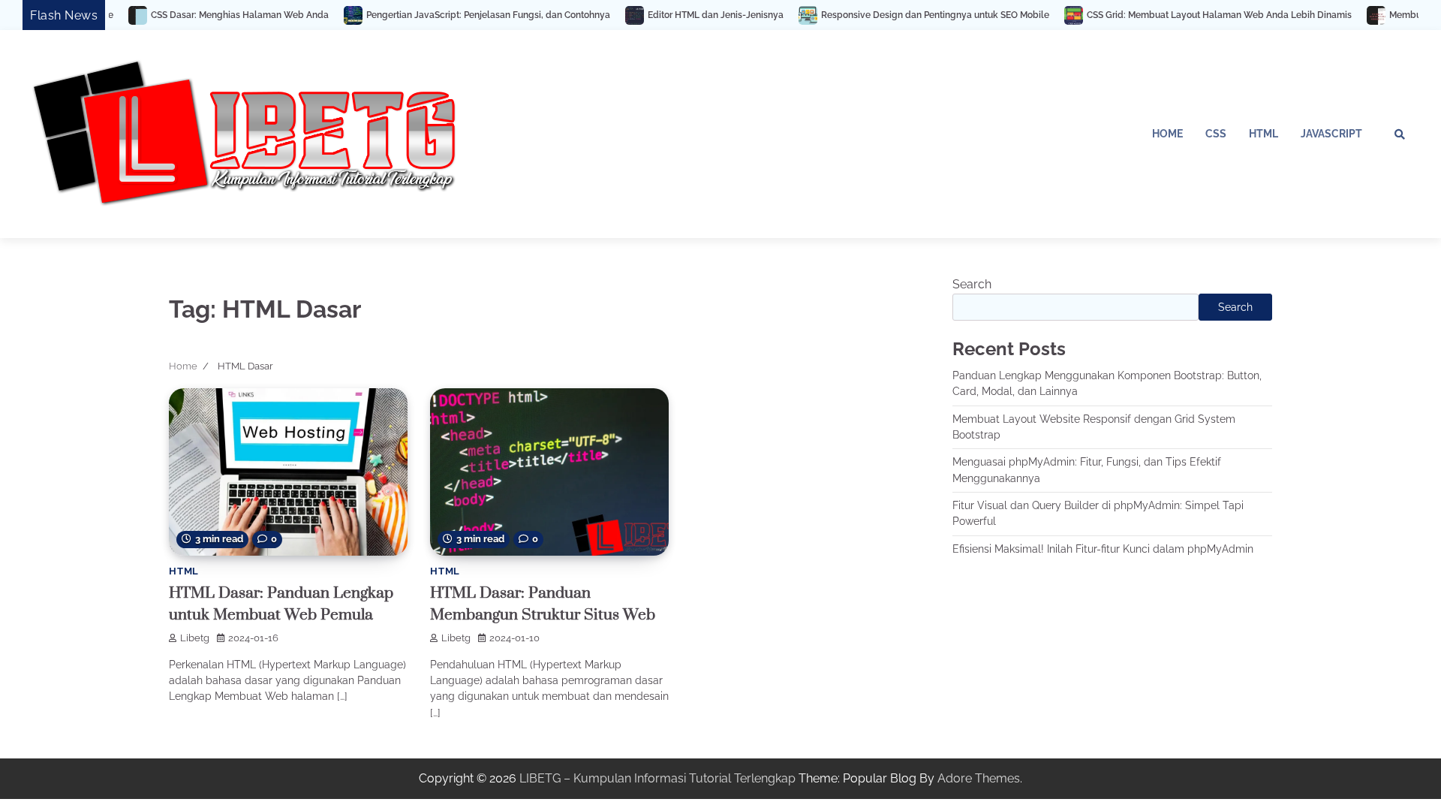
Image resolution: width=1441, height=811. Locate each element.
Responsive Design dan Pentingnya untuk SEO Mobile (880, 15)
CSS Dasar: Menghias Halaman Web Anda (184, 15)
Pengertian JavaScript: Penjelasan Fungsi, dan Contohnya (433, 15)
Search (971, 284)
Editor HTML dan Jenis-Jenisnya (660, 15)
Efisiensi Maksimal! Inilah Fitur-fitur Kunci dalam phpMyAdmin (1102, 549)
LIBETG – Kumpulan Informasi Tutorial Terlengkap (657, 778)
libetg (194, 638)
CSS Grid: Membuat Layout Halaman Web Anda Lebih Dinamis (1163, 15)
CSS (1215, 134)
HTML (1263, 134)
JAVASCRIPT (1331, 134)
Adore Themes (978, 778)
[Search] (1399, 134)
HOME (1167, 134)
